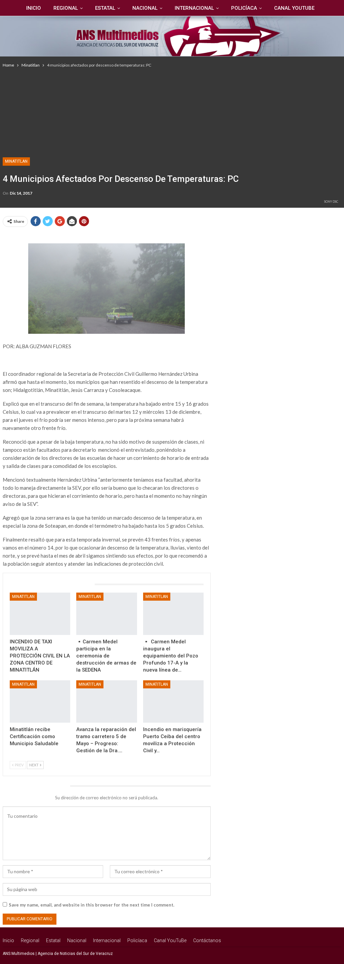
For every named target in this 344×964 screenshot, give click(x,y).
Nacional (145, 8)
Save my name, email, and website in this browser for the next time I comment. (91, 905)
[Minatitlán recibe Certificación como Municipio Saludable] (40, 701)
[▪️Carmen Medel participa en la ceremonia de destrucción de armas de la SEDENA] (106, 614)
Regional (65, 8)
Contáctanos (207, 940)
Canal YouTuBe (294, 8)
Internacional (194, 8)
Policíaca (244, 8)
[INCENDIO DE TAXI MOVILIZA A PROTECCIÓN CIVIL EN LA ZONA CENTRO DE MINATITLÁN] (40, 614)
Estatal (105, 8)
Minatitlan (16, 161)
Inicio (33, 8)
